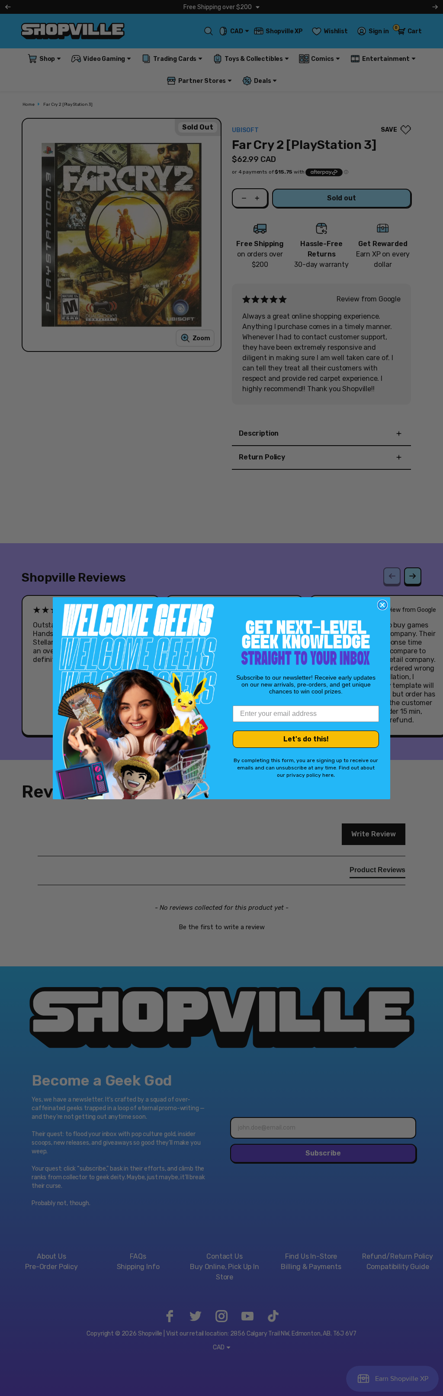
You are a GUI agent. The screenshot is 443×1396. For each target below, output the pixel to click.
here (328, 775)
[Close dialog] (382, 605)
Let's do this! (306, 739)
